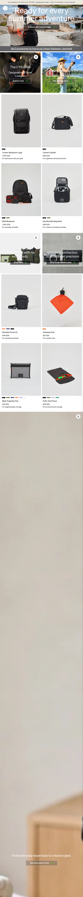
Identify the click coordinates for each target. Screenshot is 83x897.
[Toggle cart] (74, 8)
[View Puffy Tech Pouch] (62, 369)
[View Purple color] (21, 398)
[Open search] (70, 8)
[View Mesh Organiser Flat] (21, 369)
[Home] (9, 8)
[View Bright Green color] (57, 398)
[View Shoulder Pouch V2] (21, 300)
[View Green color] (8, 218)
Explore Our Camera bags (39, 27)
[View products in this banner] (36, 57)
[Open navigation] (78, 8)
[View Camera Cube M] (62, 120)
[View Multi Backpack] (21, 189)
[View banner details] (20, 72)
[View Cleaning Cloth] (62, 300)
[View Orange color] (3, 329)
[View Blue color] (8, 329)
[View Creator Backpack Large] (21, 120)
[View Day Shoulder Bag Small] (62, 189)
